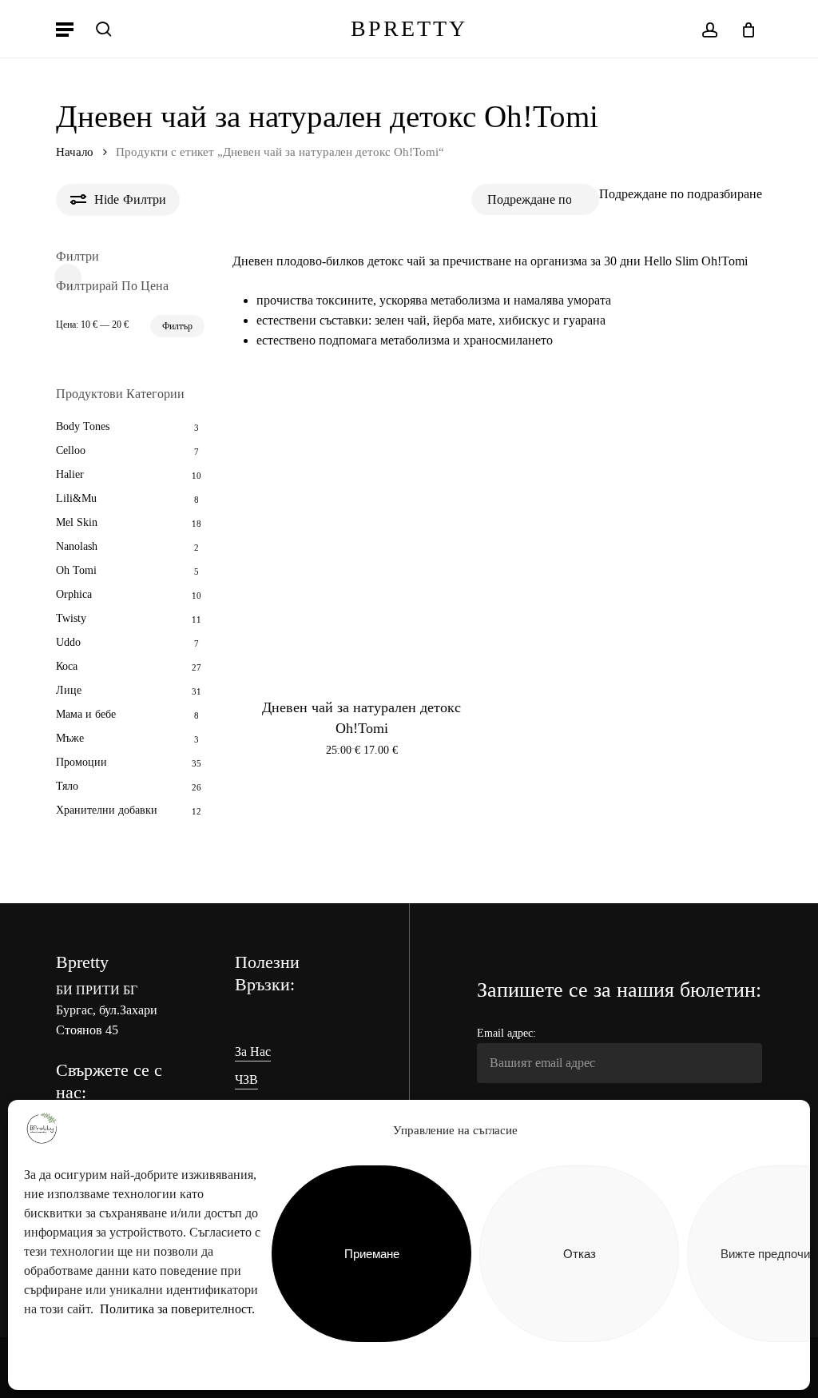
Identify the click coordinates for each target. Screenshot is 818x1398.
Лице (68, 690)
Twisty (71, 618)
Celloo (70, 450)
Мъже (70, 738)
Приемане (371, 1254)
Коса (66, 666)
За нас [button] (253, 1051)
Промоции (81, 762)
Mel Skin (76, 522)
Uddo (68, 642)
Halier (70, 474)
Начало (74, 151)
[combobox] (680, 194)
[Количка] (742, 29)
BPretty (409, 29)
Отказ (579, 1254)
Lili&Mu (76, 498)
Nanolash (76, 546)
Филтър (177, 326)
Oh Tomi (76, 570)
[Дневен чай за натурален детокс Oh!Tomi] (361, 526)
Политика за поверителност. (177, 1309)
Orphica (74, 594)
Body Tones (82, 426)
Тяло (67, 786)
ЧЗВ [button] (246, 1079)
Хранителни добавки (106, 810)
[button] (64, 29)
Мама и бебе (86, 714)
